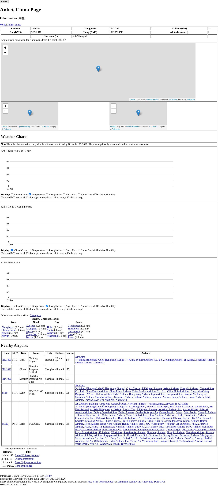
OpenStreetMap (152, 99)
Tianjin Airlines (196, 397)
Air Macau (134, 388)
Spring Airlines (179, 397)
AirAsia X (116, 409)
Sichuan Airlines (83, 362)
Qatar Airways (189, 429)
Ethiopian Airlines (94, 421)
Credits (48, 476)
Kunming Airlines (173, 359)
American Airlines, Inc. (170, 409)
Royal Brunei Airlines (86, 432)
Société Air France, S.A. (135, 435)
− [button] (5, 53)
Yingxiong (52, 335)
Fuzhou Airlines (155, 421)
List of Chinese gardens (27, 455)
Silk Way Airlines (93, 435)
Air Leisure (175, 406)
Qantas (160, 429)
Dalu (70, 334)
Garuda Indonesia (173, 421)
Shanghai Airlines (104, 397)
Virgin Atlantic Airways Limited (195, 441)
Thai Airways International (152, 438)
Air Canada (171, 403)
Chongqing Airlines (85, 418)
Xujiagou (30, 325)
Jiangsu (17, 24)
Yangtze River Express (123, 443)
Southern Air (155, 435)
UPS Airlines (100, 441)
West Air (109, 399)
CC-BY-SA (173, 99)
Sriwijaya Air (206, 435)
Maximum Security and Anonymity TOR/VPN (141, 481)
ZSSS (5, 392)
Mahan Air (207, 426)
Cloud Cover (20, 194)
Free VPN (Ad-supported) (101, 481)
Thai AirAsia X (130, 438)
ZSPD (5, 423)
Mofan (29, 331)
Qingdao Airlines (207, 429)
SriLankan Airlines (189, 435)
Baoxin (29, 337)
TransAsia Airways (94, 399)
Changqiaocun (8, 330)
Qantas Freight (173, 429)
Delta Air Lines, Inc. (106, 418)
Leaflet (132, 99)
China (10, 24)
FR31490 (6, 359)
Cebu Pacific (190, 412)
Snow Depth (87, 194)
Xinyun (5, 335)
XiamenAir (98, 362)
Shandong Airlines (84, 397)
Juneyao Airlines (174, 394)
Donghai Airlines (152, 418)
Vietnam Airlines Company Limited (160, 441)
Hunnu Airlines (130, 423)
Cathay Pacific (166, 412)
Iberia (142, 423)
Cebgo (179, 412)
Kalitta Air (96, 426)
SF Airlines (189, 359)
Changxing (31, 328)
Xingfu (5, 333)
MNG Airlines (193, 426)
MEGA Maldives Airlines (172, 426)
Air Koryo (162, 406)
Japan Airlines (158, 394)
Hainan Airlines (104, 394)
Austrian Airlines (83, 412)
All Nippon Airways (152, 388)
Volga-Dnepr (81, 443)
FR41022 (6, 369)
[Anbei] (98, 69)
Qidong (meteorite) (24, 458)
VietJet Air (135, 441)
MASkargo (152, 426)
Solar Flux (71, 194)
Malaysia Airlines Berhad (88, 429)
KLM (87, 426)
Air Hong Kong (137, 406)
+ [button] (5, 48)
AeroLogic (104, 403)
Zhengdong (73, 328)
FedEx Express (129, 421)
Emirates (79, 421)
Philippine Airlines (146, 429)
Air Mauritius (201, 406)
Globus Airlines (191, 421)
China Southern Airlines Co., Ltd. (146, 359)
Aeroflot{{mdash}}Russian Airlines (146, 403)
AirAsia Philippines (100, 409)
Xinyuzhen (31, 334)
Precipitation (55, 194)
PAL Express (129, 429)
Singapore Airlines (161, 397)
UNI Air (88, 441)
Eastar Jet (207, 418)
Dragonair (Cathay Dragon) (176, 418)
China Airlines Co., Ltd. (88, 415)
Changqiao (35, 315)
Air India (151, 406)
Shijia (50, 330)
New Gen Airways (112, 429)
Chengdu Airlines (189, 388)
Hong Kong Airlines (139, 394)
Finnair (141, 421)
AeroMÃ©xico (118, 403)
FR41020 (6, 378)
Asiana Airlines (171, 388)
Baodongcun (74, 325)
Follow (4, 1)
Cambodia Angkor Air (146, 412)
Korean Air (190, 394)
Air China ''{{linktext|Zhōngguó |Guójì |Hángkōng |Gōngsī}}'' (101, 358)
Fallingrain (191, 99)
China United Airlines (178, 391)
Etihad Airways (112, 421)
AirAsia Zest (129, 409)
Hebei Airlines (120, 394)
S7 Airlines (104, 432)
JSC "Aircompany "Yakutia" (160, 423)
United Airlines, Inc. (119, 441)
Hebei (50, 327)
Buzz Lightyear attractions (28, 462)
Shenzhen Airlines (205, 359)
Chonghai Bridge (23, 465)
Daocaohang (74, 331)
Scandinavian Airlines (135, 432)
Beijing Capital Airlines (105, 412)
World (3, 24)
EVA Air (90, 394)
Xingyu (51, 333)
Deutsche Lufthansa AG (130, 418)
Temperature (38, 194)
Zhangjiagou (7, 327)
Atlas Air (203, 409)
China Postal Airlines (120, 391)
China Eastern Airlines (97, 391)
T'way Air (115, 438)
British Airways (126, 412)
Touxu (71, 337)
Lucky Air (202, 394)
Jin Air (195, 423)
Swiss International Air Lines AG (92, 438)
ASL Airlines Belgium (86, 403)
